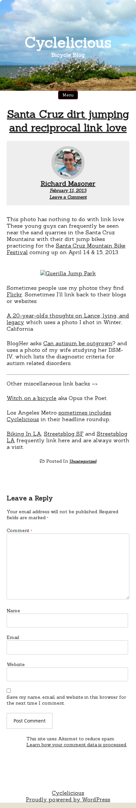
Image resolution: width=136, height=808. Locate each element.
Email (13, 637)
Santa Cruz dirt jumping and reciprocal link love (68, 120)
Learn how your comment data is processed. (76, 745)
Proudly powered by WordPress (68, 799)
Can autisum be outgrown (77, 343)
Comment (19, 530)
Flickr (14, 294)
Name (13, 611)
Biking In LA (24, 433)
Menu (68, 94)
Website (16, 664)
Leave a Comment (68, 197)
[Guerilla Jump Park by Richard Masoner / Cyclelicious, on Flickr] (68, 273)
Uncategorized (82, 461)
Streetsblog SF (64, 433)
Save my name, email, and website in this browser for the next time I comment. (66, 700)
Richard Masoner (68, 183)
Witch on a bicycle (31, 398)
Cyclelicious (68, 42)
